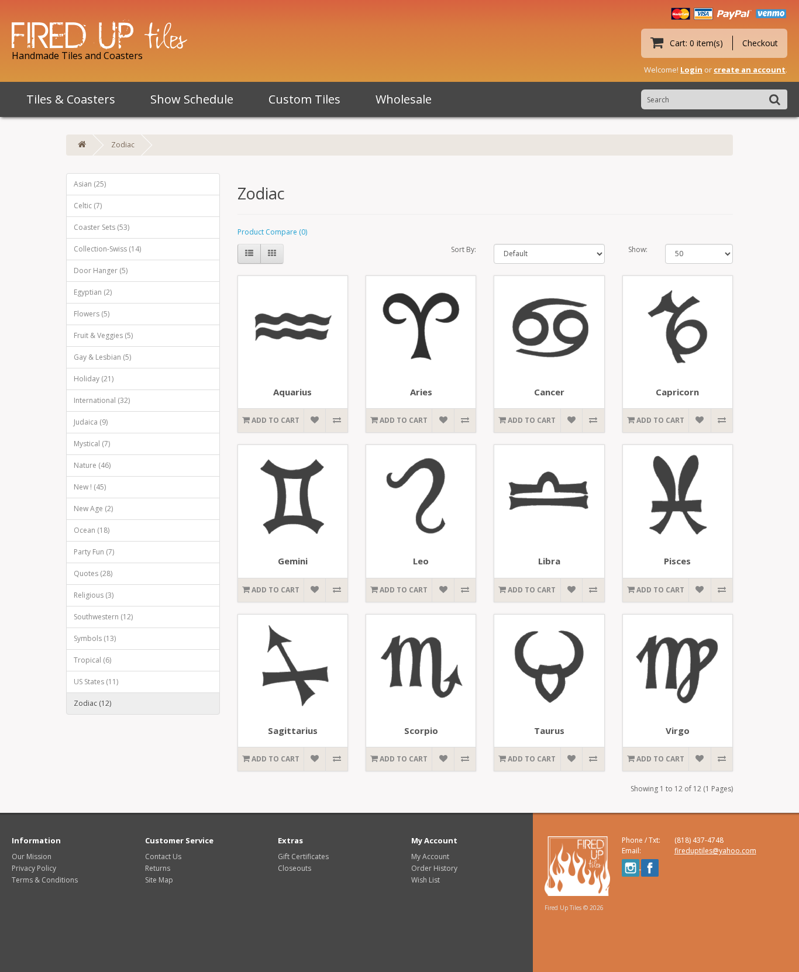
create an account (750, 69)
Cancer (549, 392)
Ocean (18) (91, 530)
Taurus (549, 730)
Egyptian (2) (93, 292)
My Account (430, 856)
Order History (434, 868)
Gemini (293, 561)
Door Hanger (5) (101, 270)
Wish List (425, 880)
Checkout (760, 43)
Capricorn (677, 392)
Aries (421, 392)
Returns (157, 868)
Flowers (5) (91, 314)
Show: (638, 249)
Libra (549, 561)
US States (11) (96, 682)
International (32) (102, 400)
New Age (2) (93, 508)
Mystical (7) (92, 444)
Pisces (677, 561)
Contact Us (163, 856)
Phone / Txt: (641, 840)
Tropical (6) (92, 660)
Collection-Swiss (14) (107, 249)
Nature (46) (92, 465)
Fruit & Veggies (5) (103, 335)
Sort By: (463, 249)
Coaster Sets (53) (101, 227)
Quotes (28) (93, 573)
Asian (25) (90, 184)
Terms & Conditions (45, 880)
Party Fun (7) (94, 552)
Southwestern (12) (103, 617)
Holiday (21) (93, 379)
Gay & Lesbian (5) (102, 357)
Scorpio (421, 730)
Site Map (159, 880)
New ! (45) (90, 487)
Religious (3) (93, 595)
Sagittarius (293, 730)
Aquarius (292, 392)
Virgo (678, 730)
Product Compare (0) (272, 232)
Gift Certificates (303, 856)
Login (691, 69)
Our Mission (31, 856)
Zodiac (123, 145)
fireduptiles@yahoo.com (715, 851)
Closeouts (294, 868)
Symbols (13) (95, 638)
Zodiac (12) (92, 703)
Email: (631, 850)
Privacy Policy (34, 868)
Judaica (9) (91, 422)
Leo (421, 561)
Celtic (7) (88, 206)
